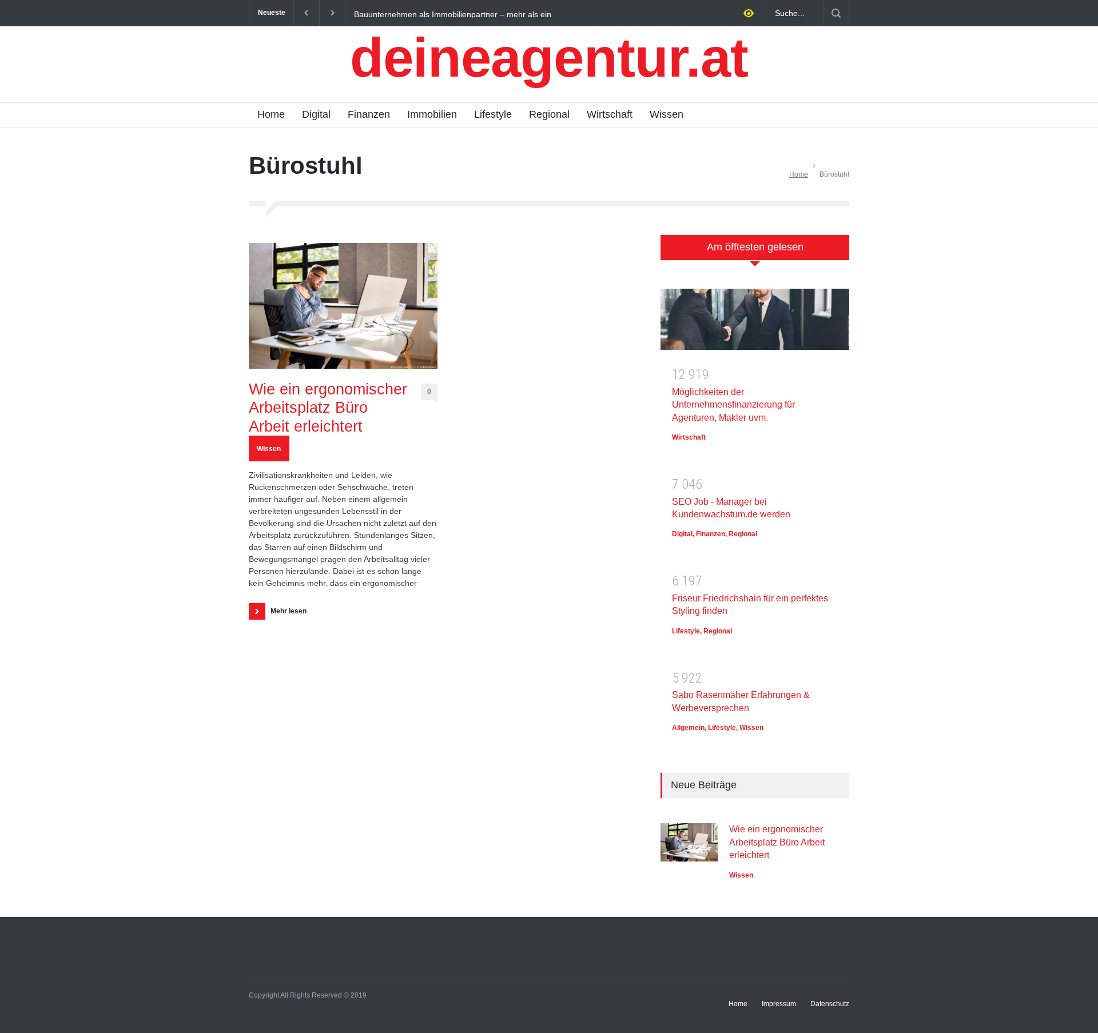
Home (271, 114)
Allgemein (688, 728)
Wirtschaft (609, 114)
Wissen (666, 114)
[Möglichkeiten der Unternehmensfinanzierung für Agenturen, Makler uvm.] (755, 323)
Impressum (779, 1004)
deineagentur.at (549, 57)
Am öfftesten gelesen (755, 247)
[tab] (755, 253)
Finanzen (369, 114)
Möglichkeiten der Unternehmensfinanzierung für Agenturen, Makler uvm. (733, 404)
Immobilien (432, 114)
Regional (549, 114)
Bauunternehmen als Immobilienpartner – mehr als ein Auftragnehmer (452, 14)
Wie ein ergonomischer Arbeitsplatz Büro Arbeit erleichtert (328, 408)
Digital (316, 114)
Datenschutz (829, 1004)
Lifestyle (493, 114)
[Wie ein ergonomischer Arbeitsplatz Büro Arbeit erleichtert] (343, 306)
